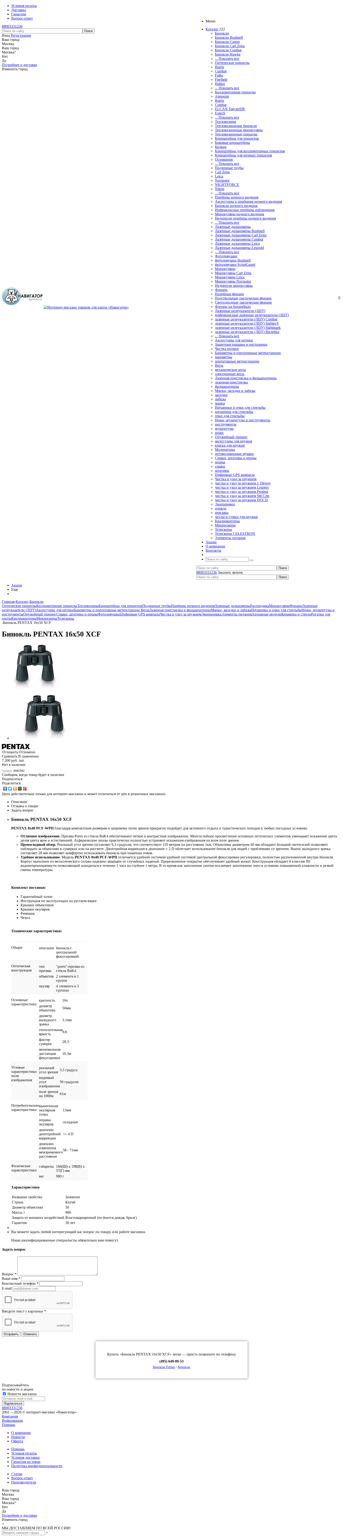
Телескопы (223, 529)
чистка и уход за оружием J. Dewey (243, 483)
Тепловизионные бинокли (236, 126)
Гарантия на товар (25, 1462)
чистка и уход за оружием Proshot (241, 492)
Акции (16, 585)
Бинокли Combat (228, 50)
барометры (223, 357)
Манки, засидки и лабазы (235, 391)
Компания (10, 1416)
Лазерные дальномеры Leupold (239, 248)
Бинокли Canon (227, 42)
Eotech (220, 113)
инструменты (225, 424)
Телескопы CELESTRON (235, 534)
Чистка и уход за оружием (235, 479)
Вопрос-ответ (22, 1478)
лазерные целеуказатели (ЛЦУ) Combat (246, 319)
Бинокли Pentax (164, 1367)
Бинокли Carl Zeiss (230, 46)
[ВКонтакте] (5, 789)
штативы (222, 471)
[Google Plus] (24, 789)
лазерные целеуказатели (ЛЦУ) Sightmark (248, 328)
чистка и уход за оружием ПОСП (241, 500)
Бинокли (222, 33)
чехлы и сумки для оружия (236, 517)
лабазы (220, 399)
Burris (219, 67)
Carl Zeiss (222, 172)
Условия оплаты (24, 1453)
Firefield (221, 80)
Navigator (222, 180)
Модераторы (225, 450)
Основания (224, 159)
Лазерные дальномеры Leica (237, 243)
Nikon (219, 189)
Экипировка (225, 504)
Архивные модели (266, 614)
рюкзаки (221, 513)
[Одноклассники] (15, 789)
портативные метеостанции (237, 361)
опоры (220, 462)
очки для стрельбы (230, 416)
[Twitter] (10, 789)
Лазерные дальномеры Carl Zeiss (240, 235)
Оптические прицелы (232, 63)
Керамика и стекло (296, 614)
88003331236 (12, 26)
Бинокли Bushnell (229, 37)
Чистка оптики (227, 349)
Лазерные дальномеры (233, 227)
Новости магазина (22, 1394)
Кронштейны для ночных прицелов (243, 155)
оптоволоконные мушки (234, 454)
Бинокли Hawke (228, 54)
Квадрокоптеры (227, 521)
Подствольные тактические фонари (243, 298)
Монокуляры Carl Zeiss (233, 273)
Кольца (220, 147)
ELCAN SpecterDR (230, 109)
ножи (219, 433)
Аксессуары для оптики (234, 340)
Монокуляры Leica (230, 277)
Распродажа (259, 606)
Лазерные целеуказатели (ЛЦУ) (240, 311)
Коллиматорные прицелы (235, 92)
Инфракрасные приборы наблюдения (244, 210)
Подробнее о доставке (19, 65)
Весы (219, 365)
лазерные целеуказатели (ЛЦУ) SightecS (247, 323)
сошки (220, 466)
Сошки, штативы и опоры (235, 458)
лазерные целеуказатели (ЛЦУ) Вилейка (247, 332)
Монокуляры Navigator (233, 281)
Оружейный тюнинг (231, 437)
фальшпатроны (227, 386)
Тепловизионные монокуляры (239, 130)
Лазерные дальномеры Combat (239, 239)
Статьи (16, 1474)
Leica (219, 176)
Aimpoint (222, 96)
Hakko (220, 84)
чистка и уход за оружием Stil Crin (242, 496)
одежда (220, 508)
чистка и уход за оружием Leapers (242, 487)
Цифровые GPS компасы (235, 475)
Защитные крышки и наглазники (241, 344)
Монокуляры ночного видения (239, 214)
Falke (219, 75)
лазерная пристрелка (231, 382)
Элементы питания (230, 538)
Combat (221, 71)
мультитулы (224, 429)
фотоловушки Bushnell (233, 260)
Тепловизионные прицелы (236, 134)
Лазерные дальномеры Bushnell (240, 231)
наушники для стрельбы (234, 412)
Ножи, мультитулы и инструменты (242, 420)
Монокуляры (225, 269)
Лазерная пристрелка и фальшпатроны (245, 378)
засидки (221, 395)
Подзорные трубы (229, 168)
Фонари (221, 290)
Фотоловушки (226, 256)
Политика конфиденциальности (36, 1466)
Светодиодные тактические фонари (243, 302)
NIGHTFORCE (227, 185)
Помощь (8, 1425)
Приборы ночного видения (236, 197)
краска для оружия (230, 445)
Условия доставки (25, 1457)
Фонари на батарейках (233, 307)
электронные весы (229, 374)
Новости (18, 1437)
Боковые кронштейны (232, 143)
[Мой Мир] (20, 789)
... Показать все (227, 58)
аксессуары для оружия (233, 441)
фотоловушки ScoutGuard (235, 265)
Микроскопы (225, 525)
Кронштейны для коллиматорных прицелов (250, 151)
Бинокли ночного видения (236, 206)
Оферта (17, 1441)
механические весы (230, 370)
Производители (23, 1482)
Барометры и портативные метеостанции (248, 353)
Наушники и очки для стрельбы (240, 407)
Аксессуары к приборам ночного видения (248, 201)
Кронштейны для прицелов (237, 138)
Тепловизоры (225, 122)
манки (220, 403)
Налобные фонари (229, 294)
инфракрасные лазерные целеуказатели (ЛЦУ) (252, 315)
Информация (12, 1421)
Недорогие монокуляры (234, 286)
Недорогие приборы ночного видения (245, 218)
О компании (21, 1433)
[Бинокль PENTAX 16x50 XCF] (35, 688)
